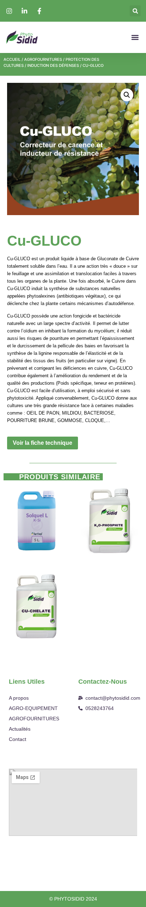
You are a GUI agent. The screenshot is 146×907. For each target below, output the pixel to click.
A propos (19, 698)
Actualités (19, 729)
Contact (17, 739)
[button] (135, 10)
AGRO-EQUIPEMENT (33, 708)
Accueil (12, 59)
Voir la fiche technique (42, 443)
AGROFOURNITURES (43, 59)
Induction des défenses (53, 65)
